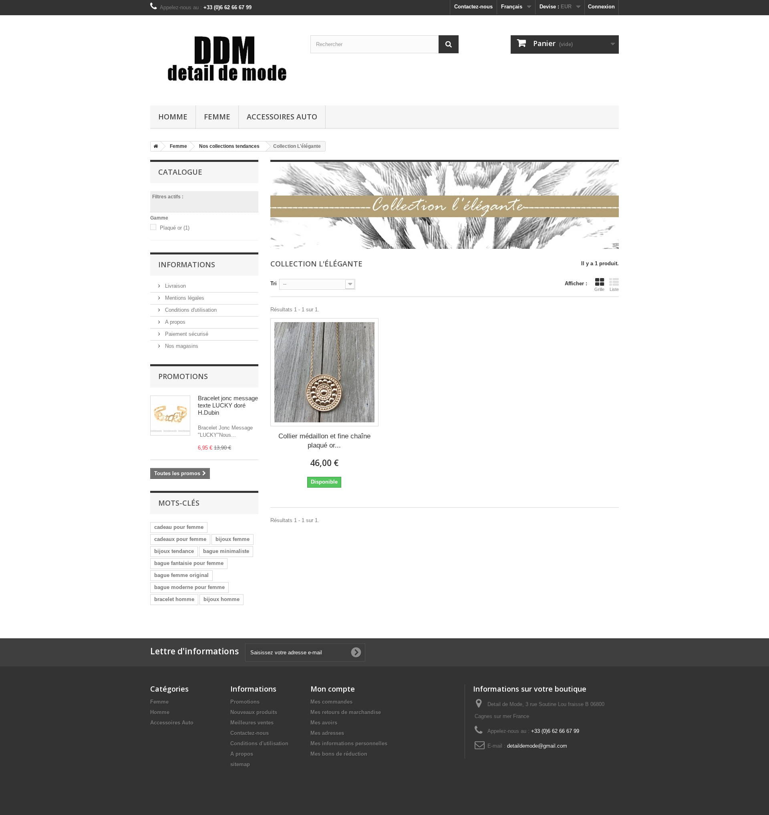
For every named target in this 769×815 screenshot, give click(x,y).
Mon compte (332, 689)
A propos (174, 322)
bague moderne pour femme (189, 587)
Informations (186, 264)
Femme (217, 116)
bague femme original (181, 575)
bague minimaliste (226, 551)
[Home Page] (154, 146)
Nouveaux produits (253, 712)
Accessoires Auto (282, 116)
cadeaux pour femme (180, 539)
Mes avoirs (323, 723)
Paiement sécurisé (185, 334)
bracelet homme (174, 599)
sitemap (240, 764)
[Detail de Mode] (224, 58)
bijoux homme (221, 599)
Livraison (174, 286)
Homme (172, 116)
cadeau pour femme (178, 527)
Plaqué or (174, 228)
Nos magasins (180, 346)
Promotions (183, 376)
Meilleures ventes (252, 723)
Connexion (601, 7)
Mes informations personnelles (348, 743)
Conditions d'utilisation (190, 310)
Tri (273, 283)
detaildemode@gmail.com (537, 746)
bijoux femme (232, 539)
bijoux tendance (174, 551)
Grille (599, 289)
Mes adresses (327, 733)
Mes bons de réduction (338, 754)
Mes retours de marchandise (345, 712)
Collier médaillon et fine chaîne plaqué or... (324, 440)
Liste (614, 289)
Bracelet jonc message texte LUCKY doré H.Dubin (228, 405)
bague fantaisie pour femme (188, 563)
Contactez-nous (473, 7)
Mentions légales (183, 298)
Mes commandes (331, 702)
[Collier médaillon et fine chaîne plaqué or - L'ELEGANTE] (324, 372)
